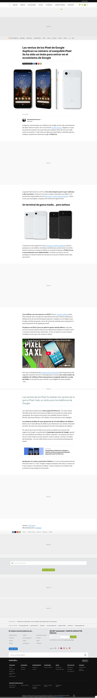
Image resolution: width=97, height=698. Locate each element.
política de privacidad (69, 640)
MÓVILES (22, 5)
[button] (34, 119)
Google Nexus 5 (57, 128)
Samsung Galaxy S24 (79, 625)
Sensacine (34, 667)
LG (69, 38)
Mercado (38, 638)
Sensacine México (36, 685)
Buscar (85, 655)
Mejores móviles (62, 625)
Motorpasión (58, 667)
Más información (59, 696)
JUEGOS (41, 5)
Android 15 (42, 625)
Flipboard (80, 5)
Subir (84, 660)
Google (24, 640)
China (44, 38)
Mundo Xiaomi (12, 676)
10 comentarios (28, 63)
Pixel (51, 532)
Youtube (85, 5)
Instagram (82, 5)
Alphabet (38, 528)
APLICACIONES (32, 5)
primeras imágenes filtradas (55, 246)
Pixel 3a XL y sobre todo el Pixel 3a (56, 196)
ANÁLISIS (15, 5)
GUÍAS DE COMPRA (60, 5)
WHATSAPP (71, 5)
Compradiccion (70, 671)
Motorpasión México (58, 685)
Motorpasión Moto (60, 669)
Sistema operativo (27, 638)
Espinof (34, 669)
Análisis (24, 635)
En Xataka (49, 448)
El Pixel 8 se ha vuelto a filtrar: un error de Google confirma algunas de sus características (37, 621)
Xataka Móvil (12, 669)
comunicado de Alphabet (49, 372)
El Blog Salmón (82, 667)
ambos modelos (62, 314)
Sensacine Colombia (34, 687)
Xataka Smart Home (12, 674)
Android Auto (26, 643)
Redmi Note (29, 38)
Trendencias (70, 667)
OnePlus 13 (70, 625)
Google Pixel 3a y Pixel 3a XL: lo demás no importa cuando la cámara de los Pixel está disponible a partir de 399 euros (57, 452)
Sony (73, 38)
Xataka (10, 667)
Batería (60, 38)
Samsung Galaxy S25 (23, 625)
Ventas (39, 532)
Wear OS (54, 38)
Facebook (34, 64)
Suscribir (73, 637)
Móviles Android (31, 532)
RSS (67, 648)
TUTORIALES (49, 5)
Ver (49, 570)
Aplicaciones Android (41, 635)
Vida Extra (23, 669)
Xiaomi (65, 38)
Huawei (11, 640)
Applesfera (11, 671)
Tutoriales (11, 638)
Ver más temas (13, 648)
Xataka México (12, 685)
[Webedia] (85, 1)
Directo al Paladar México (48, 685)
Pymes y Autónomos (81, 670)
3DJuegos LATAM (24, 685)
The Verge (31, 525)
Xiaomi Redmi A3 (34, 625)
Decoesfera (70, 669)
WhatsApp (22, 38)
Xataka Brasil (12, 687)
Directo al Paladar (48, 667)
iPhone (48, 38)
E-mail (41, 64)
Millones (46, 532)
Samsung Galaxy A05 (51, 625)
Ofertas (11, 643)
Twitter (87, 5)
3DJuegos (23, 667)
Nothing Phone (37, 38)
